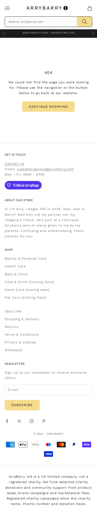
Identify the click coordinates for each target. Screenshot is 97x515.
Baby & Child (16, 274)
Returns (12, 327)
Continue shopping (48, 106)
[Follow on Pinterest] (43, 421)
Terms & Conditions (22, 334)
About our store (19, 200)
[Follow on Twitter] (19, 421)
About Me (13, 311)
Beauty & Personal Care (25, 258)
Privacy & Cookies (20, 342)
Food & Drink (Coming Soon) (29, 282)
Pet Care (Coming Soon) (26, 297)
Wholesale (13, 350)
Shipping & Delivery (22, 319)
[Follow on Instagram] (31, 421)
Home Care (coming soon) (27, 290)
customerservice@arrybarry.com (45, 169)
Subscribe (22, 405)
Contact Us (14, 163)
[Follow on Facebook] (7, 421)
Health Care (15, 266)
